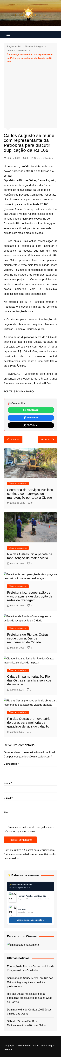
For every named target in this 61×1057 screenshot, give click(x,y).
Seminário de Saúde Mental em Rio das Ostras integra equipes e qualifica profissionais (30, 982)
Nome (8, 783)
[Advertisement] (30, 95)
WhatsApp (33, 410)
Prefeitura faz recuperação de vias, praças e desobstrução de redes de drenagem (29, 596)
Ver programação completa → (30, 920)
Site (6, 812)
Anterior (15, 439)
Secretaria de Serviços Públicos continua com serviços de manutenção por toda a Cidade (30, 493)
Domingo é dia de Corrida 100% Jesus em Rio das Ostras (29, 1011)
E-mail (8, 798)
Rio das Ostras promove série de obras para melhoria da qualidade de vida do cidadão (28, 722)
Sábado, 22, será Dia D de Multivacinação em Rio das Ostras (26, 1023)
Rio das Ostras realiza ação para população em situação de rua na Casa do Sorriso (29, 997)
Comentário (11, 763)
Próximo (45, 439)
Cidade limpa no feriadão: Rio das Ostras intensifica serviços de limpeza (29, 680)
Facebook (32, 417)
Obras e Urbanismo (44, 158)
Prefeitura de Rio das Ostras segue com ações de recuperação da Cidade (27, 638)
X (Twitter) (33, 425)
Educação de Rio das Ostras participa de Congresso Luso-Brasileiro (30, 968)
